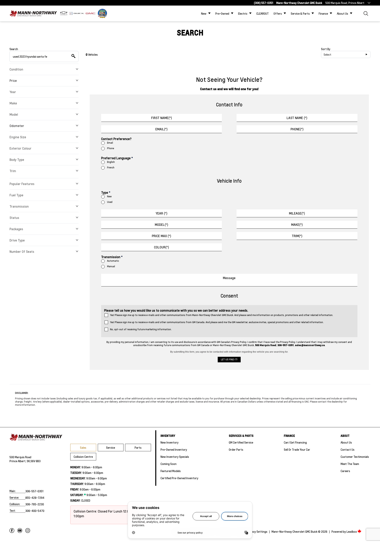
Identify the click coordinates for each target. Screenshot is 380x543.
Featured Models (171, 471)
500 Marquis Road (20, 457)
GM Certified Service (241, 442)
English (111, 161)
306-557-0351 (34, 491)
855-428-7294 (34, 497)
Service (110, 447)
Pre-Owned (222, 13)
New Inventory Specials (175, 456)
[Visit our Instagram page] (27, 530)
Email (110, 142)
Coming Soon (169, 464)
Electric (242, 13)
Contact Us (347, 449)
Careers (345, 471)
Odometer (17, 126)
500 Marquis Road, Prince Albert (344, 3)
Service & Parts (300, 13)
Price (13, 80)
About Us (342, 13)
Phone (110, 148)
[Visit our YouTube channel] (19, 530)
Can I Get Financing (295, 442)
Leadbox (352, 531)
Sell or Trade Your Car (297, 449)
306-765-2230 (34, 504)
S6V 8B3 (35, 461)
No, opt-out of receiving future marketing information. (141, 329)
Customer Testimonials (355, 456)
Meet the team (350, 464)
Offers (278, 13)
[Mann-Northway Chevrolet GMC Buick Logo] (33, 13)
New (203, 13)
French (110, 167)
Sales (83, 447)
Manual (111, 266)
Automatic (113, 260)
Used (109, 201)
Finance (323, 13)
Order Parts (236, 449)
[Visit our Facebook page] (12, 530)
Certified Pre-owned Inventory (179, 478)
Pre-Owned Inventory (174, 449)
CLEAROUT (262, 13)
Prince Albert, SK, (20, 461)
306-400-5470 (34, 510)
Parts (138, 447)
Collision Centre (83, 456)
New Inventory (170, 442)
